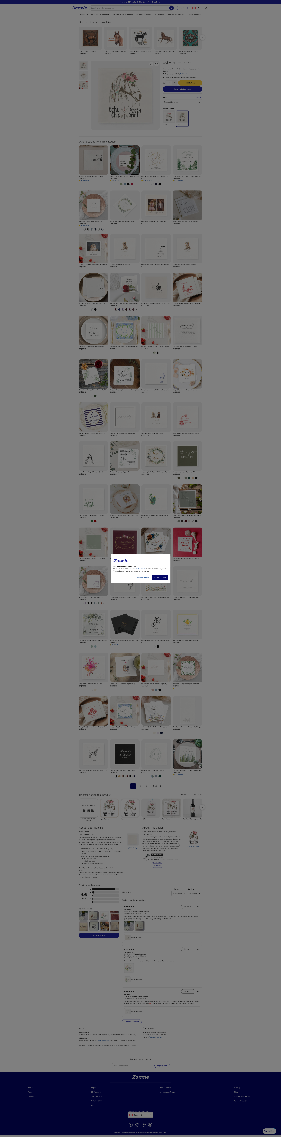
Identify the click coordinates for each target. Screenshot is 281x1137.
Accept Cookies (160, 577)
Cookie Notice (140, 569)
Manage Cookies (143, 577)
